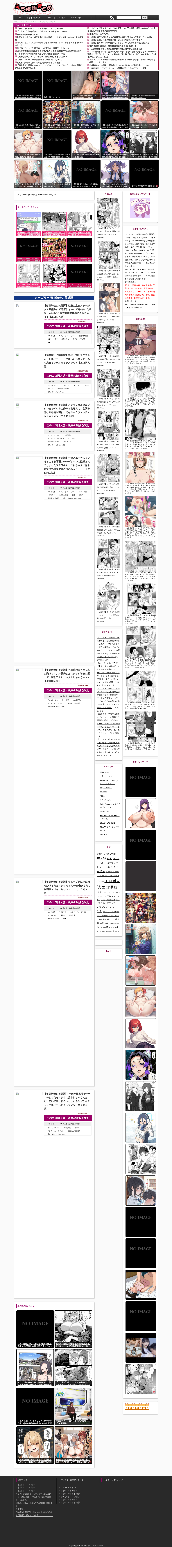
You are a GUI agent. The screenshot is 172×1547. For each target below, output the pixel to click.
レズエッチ (104, 907)
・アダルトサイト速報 (69, 1502)
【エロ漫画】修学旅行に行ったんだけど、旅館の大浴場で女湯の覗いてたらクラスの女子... (108, 231)
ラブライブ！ (111, 903)
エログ (90, 18)
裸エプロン (67, 441)
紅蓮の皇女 (65, 339)
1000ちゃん (105, 772)
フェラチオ (111, 900)
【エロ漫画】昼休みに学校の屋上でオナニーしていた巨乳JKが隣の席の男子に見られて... (108, 615)
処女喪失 (102, 919)
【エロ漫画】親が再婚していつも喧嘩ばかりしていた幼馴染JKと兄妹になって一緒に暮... (108, 316)
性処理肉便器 (83, 336)
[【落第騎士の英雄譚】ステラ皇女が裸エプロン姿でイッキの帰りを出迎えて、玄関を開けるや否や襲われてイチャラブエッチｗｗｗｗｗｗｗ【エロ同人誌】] (17, 405)
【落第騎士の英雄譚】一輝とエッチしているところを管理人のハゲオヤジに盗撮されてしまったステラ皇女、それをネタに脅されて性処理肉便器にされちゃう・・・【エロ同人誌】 (67, 465)
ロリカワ (112, 907)
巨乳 (102, 923)
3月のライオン (106, 776)
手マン (109, 927)
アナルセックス (53, 385)
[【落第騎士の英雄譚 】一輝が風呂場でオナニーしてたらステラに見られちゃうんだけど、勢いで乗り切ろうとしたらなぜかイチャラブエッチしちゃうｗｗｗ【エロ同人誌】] (29, 1094)
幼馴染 (113, 923)
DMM (113, 853)
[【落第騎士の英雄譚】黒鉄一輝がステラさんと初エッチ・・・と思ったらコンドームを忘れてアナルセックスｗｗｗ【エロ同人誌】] (17, 356)
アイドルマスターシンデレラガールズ (108, 862)
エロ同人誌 (63, 332)
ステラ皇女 (71, 438)
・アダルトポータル (68, 1499)
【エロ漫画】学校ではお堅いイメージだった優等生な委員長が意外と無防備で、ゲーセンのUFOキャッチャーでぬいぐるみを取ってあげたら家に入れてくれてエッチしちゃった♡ (108, 698)
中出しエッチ (110, 911)
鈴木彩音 (101, 660)
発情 (56, 339)
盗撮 (73, 495)
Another (103, 792)
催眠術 (62, 915)
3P (98, 854)
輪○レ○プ (109, 931)
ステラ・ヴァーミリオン (67, 336)
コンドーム (77, 385)
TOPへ (167, 1542)
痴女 (103, 931)
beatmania (104, 811)
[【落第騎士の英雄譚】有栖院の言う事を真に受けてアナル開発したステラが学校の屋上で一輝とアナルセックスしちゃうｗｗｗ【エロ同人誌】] (29, 670)
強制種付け (72, 915)
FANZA (101, 858)
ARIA (102, 796)
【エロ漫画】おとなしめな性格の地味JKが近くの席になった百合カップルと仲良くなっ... (108, 359)
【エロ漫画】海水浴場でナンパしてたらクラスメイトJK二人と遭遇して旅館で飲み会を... (108, 572)
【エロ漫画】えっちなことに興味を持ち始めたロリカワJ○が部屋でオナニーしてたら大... (108, 402)
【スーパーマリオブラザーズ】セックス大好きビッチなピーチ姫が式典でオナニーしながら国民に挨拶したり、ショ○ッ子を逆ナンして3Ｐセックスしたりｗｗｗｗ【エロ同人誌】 (108, 672)
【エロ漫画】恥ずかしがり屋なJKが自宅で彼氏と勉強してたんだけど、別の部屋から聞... (108, 487)
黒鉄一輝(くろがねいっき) (56, 445)
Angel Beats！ (106, 788)
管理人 (81, 495)
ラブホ (103, 903)
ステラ (87, 385)
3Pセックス (104, 854)
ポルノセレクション (56, 18)
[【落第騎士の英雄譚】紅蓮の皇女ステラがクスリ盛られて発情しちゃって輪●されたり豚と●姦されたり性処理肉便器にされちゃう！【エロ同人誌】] (17, 306)
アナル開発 (65, 700)
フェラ (103, 900)
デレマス (111, 896)
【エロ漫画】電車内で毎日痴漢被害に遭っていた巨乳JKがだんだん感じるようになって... (108, 530)
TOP (19, 18)
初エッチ (50, 388)
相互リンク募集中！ (27, 1484)
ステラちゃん (52, 915)
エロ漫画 (109, 887)
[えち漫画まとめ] (33, 14)
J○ (108, 859)
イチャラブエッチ (53, 435)
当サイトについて (34, 18)
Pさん (115, 859)
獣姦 (49, 339)
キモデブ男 (62, 912)
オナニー (78, 1128)
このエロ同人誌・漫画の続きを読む (67, 326)
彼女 (118, 923)
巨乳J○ (108, 923)
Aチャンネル (105, 800)
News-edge (76, 18)
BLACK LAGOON (107, 823)
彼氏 (99, 927)
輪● (49, 342)
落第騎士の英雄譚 (74, 332)
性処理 (103, 927)
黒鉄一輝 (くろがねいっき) (56, 392)
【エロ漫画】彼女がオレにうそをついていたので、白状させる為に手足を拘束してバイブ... (108, 444)
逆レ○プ (116, 931)
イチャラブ (108, 876)
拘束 (114, 927)
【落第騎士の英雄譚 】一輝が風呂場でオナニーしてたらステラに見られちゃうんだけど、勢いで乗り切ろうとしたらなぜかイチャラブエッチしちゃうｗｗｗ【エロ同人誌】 (67, 1101)
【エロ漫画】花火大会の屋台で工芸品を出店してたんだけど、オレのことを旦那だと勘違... (108, 274)
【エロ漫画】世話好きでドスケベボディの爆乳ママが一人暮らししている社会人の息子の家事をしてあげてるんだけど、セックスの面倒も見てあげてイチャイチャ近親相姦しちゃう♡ (108, 647)
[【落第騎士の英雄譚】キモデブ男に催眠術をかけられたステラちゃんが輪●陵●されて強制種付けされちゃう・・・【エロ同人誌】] (29, 882)
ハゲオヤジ (51, 495)
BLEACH (104, 834)
